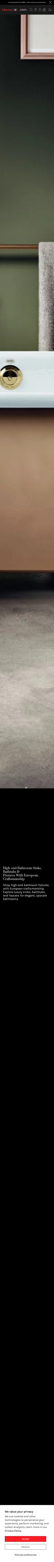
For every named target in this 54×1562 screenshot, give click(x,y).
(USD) (23, 9)
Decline (25, 1546)
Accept (25, 1538)
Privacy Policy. (13, 1530)
